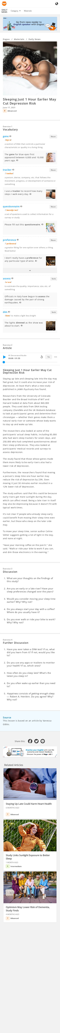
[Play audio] (10, 136)
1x (48, 357)
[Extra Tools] (56, 357)
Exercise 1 (7, 126)
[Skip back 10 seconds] (42, 357)
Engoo (6, 39)
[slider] (4, 362)
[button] (30, 270)
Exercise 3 (7, 568)
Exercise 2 (7, 345)
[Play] (4, 357)
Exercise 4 (7, 640)
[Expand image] (30, 68)
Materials (28, 11)
